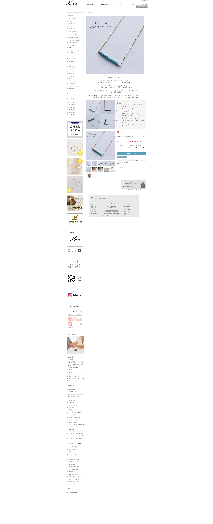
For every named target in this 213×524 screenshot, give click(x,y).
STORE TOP (91, 4)
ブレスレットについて (129, 208)
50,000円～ (71, 117)
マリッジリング (72, 55)
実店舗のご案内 (71, 385)
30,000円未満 (72, 112)
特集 (69, 488)
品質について (72, 452)
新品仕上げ (71, 407)
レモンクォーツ (72, 81)
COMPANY (104, 4)
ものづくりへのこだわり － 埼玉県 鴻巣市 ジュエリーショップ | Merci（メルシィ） (75, 378)
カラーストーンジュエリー (75, 40)
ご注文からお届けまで (74, 466)
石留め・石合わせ (73, 405)
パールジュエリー (73, 42)
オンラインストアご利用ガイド (75, 443)
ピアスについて (128, 209)
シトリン (71, 78)
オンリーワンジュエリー (74, 50)
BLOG (119, 4)
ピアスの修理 (72, 415)
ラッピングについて (73, 469)
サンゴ (70, 93)
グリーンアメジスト (73, 86)
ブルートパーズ (72, 83)
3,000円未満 (72, 104)
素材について (127, 213)
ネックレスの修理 (73, 419)
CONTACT (145, 4)
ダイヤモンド (72, 61)
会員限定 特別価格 (73, 492)
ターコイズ (71, 73)
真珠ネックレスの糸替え (74, 417)
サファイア (71, 68)
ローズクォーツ (72, 91)
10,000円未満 (72, 107)
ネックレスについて (129, 206)
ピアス (70, 26)
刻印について (127, 211)
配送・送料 (93, 208)
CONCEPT (70, 372)
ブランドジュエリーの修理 (75, 412)
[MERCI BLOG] (75, 353)
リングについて (128, 204)
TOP (86, 12)
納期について (94, 206)
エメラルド (71, 66)
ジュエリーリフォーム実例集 (75, 438)
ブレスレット (72, 28)
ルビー (70, 63)
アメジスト (71, 76)
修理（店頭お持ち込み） (74, 396)
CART (133, 4)
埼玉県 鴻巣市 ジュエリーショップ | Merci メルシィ (75, 390)
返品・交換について (73, 481)
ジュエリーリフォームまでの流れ (76, 435)
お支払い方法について (74, 476)
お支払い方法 (94, 204)
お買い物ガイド (72, 449)
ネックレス (91, 12)
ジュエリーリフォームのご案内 (76, 433)
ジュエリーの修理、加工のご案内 (76, 424)
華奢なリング (72, 47)
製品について (127, 215)
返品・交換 (93, 211)
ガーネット (71, 88)
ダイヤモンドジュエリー (74, 37)
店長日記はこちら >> (72, 369)
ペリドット (71, 98)
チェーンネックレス (73, 31)
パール (70, 96)
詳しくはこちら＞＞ (127, 125)
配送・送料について (73, 474)
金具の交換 (71, 402)
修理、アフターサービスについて (76, 479)
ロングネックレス (73, 45)
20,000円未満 (72, 109)
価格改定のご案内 (73, 447)
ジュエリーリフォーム (73, 429)
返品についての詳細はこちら (125, 162)
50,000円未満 (72, 114)
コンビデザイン (72, 52)
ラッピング (93, 209)
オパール (71, 71)
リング (70, 21)
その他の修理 (72, 400)
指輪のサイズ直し (73, 422)
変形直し (71, 410)
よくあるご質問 (95, 213)
